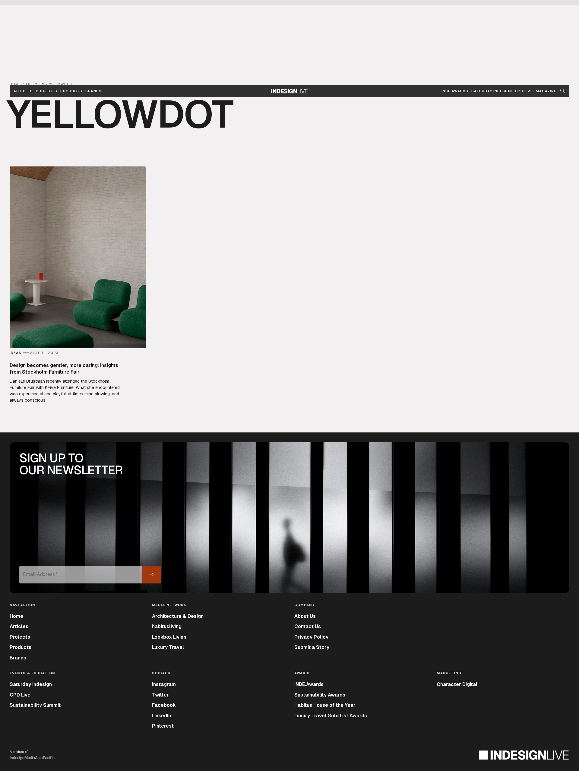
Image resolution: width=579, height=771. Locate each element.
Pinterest (163, 726)
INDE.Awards (309, 684)
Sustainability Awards (319, 695)
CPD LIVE (524, 91)
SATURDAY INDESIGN (491, 91)
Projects (46, 91)
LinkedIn (161, 716)
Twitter (160, 695)
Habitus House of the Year (325, 705)
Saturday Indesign (31, 684)
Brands (93, 91)
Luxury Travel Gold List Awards (330, 716)
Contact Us (307, 626)
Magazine (546, 91)
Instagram (164, 684)
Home (16, 616)
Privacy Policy (311, 637)
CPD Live (20, 695)
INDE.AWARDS (454, 91)
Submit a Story (311, 647)
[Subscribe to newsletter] (151, 574)
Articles (23, 91)
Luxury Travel (168, 647)
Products (71, 91)
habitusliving (167, 626)
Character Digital (457, 684)
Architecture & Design (178, 616)
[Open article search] (562, 91)
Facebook (164, 705)
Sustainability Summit (35, 705)
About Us (305, 616)
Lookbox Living (169, 637)
